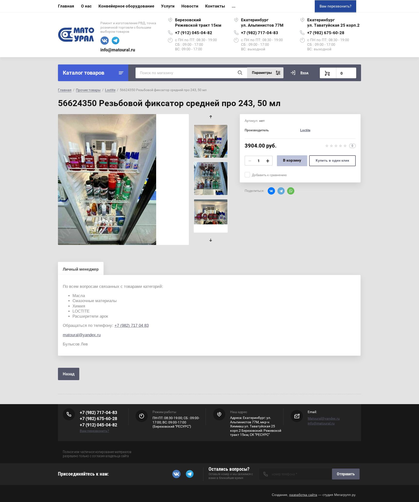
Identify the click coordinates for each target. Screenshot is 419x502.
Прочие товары (88, 90)
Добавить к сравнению (269, 175)
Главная (66, 6)
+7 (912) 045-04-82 (193, 32)
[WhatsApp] (290, 191)
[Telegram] (281, 191)
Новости (189, 6)
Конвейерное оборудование (126, 6)
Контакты (215, 6)
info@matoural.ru (117, 49)
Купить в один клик (332, 160)
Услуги (168, 6)
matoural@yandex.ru (82, 335)
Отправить (346, 474)
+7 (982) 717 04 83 (131, 325)
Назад (68, 374)
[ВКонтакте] (271, 191)
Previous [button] (211, 117)
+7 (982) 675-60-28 (325, 32)
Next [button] (211, 240)
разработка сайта (303, 495)
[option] (123, 179)
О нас (86, 6)
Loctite (110, 90)
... (233, 6)
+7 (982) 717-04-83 (259, 32)
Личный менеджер (81, 269)
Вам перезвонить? (335, 6)
